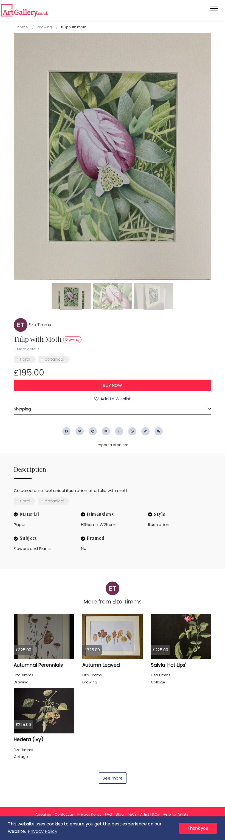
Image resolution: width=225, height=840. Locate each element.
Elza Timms (39, 324)
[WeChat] (158, 431)
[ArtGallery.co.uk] (24, 10)
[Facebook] (66, 431)
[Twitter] (79, 431)
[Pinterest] (92, 431)
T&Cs (132, 814)
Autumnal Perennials (38, 665)
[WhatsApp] (132, 431)
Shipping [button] (22, 409)
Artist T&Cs (149, 814)
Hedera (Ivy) (28, 739)
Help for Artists (175, 814)
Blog (120, 814)
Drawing (44, 27)
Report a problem (112, 444)
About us (43, 814)
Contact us (64, 814)
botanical (54, 359)
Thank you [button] (198, 828)
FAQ (108, 814)
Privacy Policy (89, 814)
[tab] (112, 409)
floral (25, 359)
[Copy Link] (145, 431)
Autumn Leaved (101, 665)
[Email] (106, 431)
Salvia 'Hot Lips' (168, 665)
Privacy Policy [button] (42, 831)
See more (113, 778)
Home (22, 27)
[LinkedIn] (119, 431)
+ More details (26, 349)
